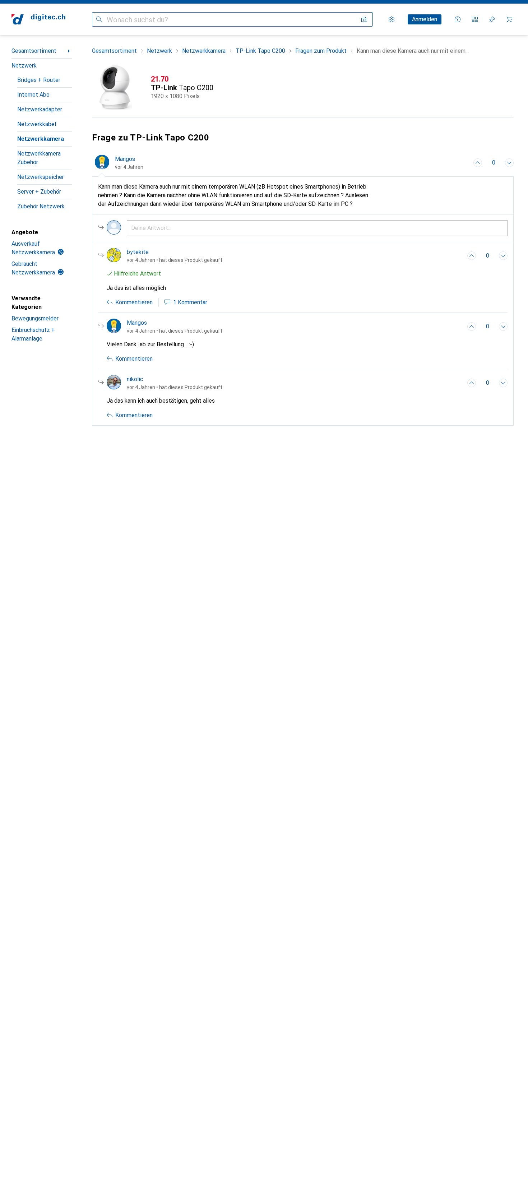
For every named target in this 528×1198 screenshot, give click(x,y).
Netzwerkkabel (36, 124)
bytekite (138, 252)
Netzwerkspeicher (40, 177)
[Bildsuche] (364, 19)
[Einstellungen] (391, 19)
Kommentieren (134, 302)
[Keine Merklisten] (492, 19)
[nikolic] (164, 383)
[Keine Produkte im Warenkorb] (509, 19)
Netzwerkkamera (40, 138)
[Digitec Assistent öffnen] (457, 19)
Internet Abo (33, 94)
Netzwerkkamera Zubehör (39, 158)
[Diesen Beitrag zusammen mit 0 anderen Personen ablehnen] (509, 162)
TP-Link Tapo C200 (260, 50)
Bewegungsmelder (35, 318)
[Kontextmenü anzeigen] (462, 162)
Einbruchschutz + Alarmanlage (33, 334)
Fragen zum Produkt (321, 50)
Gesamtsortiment (33, 50)
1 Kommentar (190, 302)
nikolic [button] (135, 379)
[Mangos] (164, 326)
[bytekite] (164, 256)
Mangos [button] (125, 159)
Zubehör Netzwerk (41, 206)
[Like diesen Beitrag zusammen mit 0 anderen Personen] (477, 162)
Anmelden (424, 19)
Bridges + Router (38, 80)
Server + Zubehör (39, 191)
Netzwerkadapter (39, 109)
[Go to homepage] (38, 19)
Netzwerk (24, 65)
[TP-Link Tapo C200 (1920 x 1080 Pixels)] (303, 87)
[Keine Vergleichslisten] (475, 19)
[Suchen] (99, 19)
